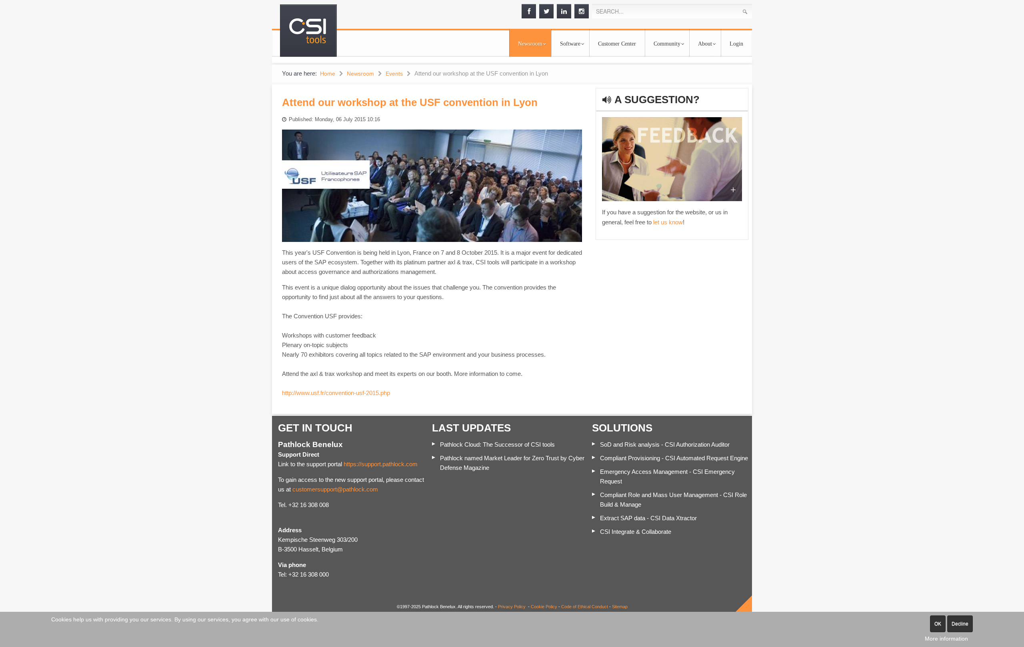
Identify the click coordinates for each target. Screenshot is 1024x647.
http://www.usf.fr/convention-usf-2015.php (336, 392)
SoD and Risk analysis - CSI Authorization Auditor (665, 444)
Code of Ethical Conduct (584, 606)
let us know (668, 222)
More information (946, 638)
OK (937, 624)
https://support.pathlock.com (381, 464)
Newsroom (530, 44)
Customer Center (617, 44)
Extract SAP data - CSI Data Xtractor (648, 518)
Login (736, 44)
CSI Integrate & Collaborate (635, 531)
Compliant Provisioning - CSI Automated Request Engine (674, 458)
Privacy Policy (512, 606)
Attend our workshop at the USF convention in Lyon (410, 102)
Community (667, 44)
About (705, 44)
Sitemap (620, 606)
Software (570, 44)
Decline (960, 624)
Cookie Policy (544, 606)
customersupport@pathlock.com (335, 489)
